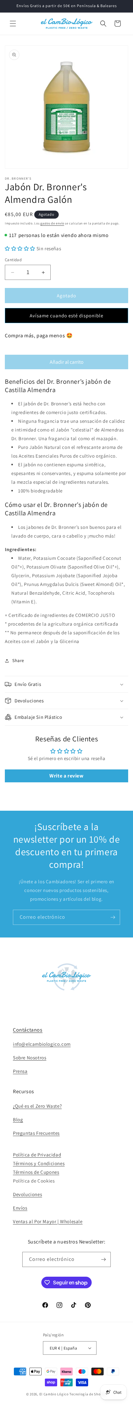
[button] (13, 23)
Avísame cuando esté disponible (66, 315)
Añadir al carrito (67, 362)
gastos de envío (52, 223)
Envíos (20, 1208)
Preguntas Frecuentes (36, 1133)
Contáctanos (28, 1029)
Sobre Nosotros (29, 1057)
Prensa (20, 1071)
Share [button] (18, 660)
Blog (18, 1119)
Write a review (66, 775)
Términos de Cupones (36, 1172)
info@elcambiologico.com (42, 1044)
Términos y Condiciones (39, 1163)
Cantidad (13, 259)
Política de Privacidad (37, 1155)
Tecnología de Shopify (88, 1394)
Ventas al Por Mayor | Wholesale (48, 1221)
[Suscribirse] (113, 917)
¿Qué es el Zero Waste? (37, 1106)
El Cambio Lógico (54, 1394)
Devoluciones (27, 1194)
